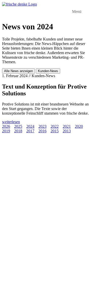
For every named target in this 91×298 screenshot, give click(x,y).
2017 (30, 131)
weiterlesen (11, 122)
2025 (18, 126)
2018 (18, 131)
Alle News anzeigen (18, 71)
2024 (30, 126)
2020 (79, 126)
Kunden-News (48, 71)
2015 (55, 131)
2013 (67, 131)
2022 (55, 126)
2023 (42, 126)
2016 (42, 131)
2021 (67, 126)
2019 (6, 131)
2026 (6, 126)
